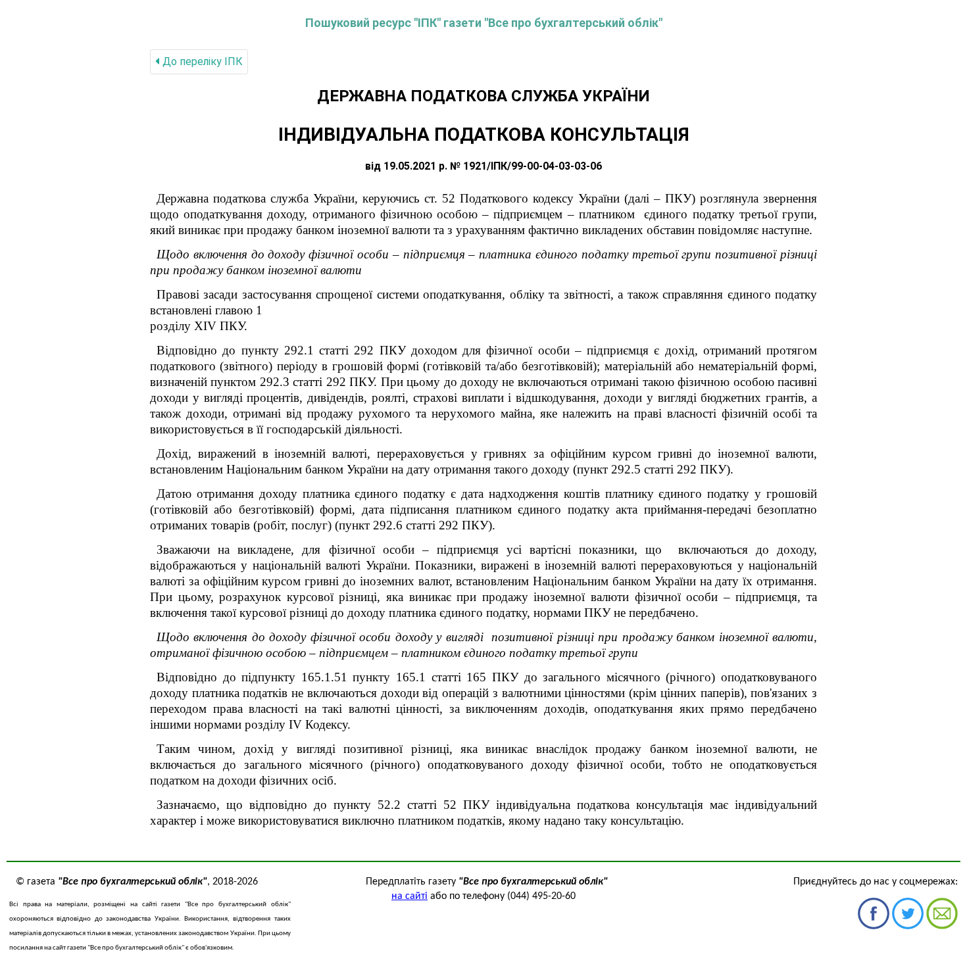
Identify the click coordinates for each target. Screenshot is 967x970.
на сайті (409, 896)
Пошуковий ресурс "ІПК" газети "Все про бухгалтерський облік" (483, 23)
